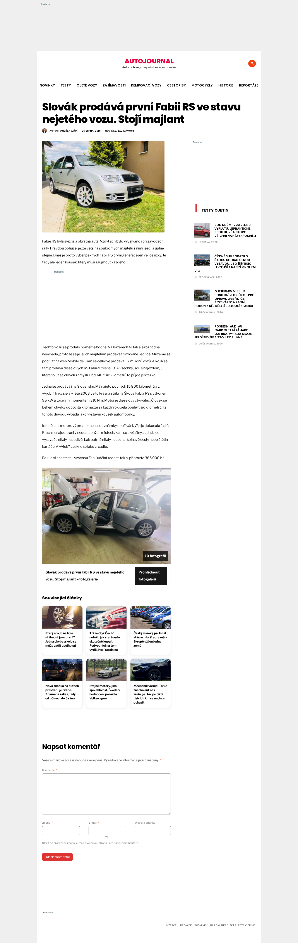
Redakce (186, 925)
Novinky (47, 85)
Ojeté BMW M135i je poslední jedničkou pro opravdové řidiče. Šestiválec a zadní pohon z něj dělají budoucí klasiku (224, 298)
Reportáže (248, 85)
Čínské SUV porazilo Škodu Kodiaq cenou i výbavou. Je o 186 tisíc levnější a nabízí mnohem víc (225, 263)
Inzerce (171, 925)
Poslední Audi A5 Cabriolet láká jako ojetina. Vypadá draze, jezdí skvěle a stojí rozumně (223, 331)
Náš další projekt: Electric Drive (232, 925)
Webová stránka (145, 822)
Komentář (49, 770)
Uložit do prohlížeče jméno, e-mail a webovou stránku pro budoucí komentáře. (90, 843)
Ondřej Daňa (68, 130)
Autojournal (149, 61)
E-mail (94, 822)
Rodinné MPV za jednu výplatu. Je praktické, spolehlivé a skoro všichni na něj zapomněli (235, 230)
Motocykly (202, 85)
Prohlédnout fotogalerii (149, 575)
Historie (225, 85)
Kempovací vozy (146, 85)
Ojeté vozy (87, 85)
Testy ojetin (215, 210)
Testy (66, 85)
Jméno (47, 822)
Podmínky (200, 925)
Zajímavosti (114, 85)
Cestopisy (176, 85)
